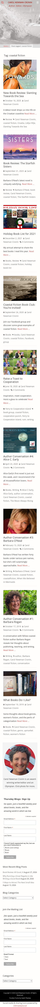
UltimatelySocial (20, 1005)
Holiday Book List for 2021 (19, 234)
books (17, 334)
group (6, 342)
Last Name (7, 835)
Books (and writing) (12, 848)
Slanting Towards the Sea (15, 126)
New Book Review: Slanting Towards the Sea (20, 94)
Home (6, 46)
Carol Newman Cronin (20, 2)
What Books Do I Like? (16, 700)
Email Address (9, 819)
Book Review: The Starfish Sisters (19, 164)
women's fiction (17, 734)
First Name (8, 827)
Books (8, 260)
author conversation (23, 493)
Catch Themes (26, 998)
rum (24, 419)
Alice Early (8, 493)
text (6, 959)
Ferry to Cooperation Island (18, 408)
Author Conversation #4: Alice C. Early (18, 457)
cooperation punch (12, 416)
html (6, 957)
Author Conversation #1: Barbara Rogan (18, 620)
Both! (7, 852)
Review (8, 119)
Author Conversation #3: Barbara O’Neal (18, 539)
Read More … (30, 113)
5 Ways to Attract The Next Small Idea (18, 882)
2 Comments (19, 390)
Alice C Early (27, 490)
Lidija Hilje (30, 123)
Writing (15, 490)
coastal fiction (9, 123)
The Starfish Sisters (26, 197)
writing (30, 419)
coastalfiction (9, 578)
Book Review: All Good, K (13, 872)
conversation (24, 663)
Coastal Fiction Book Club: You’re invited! (19, 306)
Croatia (21, 123)
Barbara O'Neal (22, 190)
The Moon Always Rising (21, 500)
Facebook (29, 338)
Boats (7, 850)
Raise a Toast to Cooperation (12, 380)
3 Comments (28, 242)
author (18, 656)
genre (20, 730)
